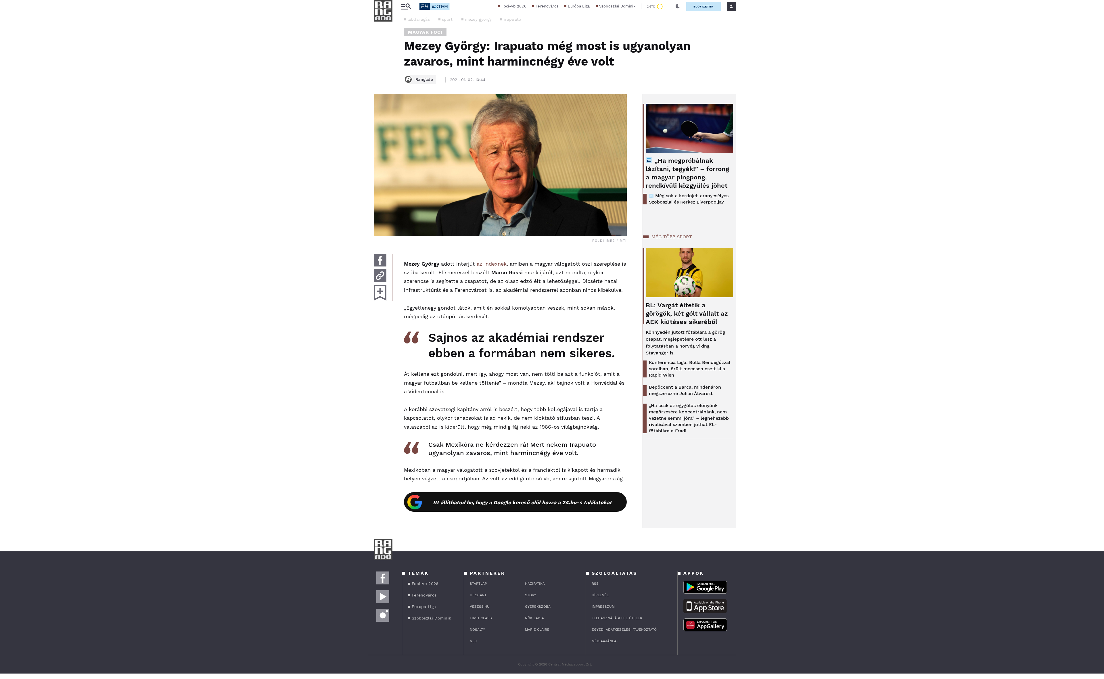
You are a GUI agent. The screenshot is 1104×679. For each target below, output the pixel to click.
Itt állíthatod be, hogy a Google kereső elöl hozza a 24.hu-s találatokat (522, 502)
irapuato (512, 19)
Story (530, 595)
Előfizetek (703, 6)
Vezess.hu (480, 607)
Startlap (478, 584)
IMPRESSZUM (603, 607)
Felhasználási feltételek (617, 618)
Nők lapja (534, 618)
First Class (481, 618)
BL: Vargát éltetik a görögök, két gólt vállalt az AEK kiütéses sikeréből (687, 313)
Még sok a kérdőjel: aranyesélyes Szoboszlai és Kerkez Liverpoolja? (689, 199)
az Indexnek (492, 264)
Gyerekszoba (538, 607)
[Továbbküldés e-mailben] (380, 275)
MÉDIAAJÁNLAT (605, 641)
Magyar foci (425, 32)
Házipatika (535, 584)
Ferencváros (547, 6)
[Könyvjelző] (380, 293)
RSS (595, 584)
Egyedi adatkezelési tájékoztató (624, 630)
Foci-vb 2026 (513, 6)
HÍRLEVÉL (600, 595)
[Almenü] (406, 6)
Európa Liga (579, 6)
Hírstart (478, 595)
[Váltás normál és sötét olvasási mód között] (677, 6)
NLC (473, 641)
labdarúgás (418, 19)
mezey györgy (478, 19)
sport (447, 19)
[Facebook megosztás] (380, 260)
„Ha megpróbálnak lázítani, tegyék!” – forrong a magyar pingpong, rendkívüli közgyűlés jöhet (687, 173)
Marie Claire (537, 630)
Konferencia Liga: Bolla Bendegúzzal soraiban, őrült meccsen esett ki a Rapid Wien (689, 369)
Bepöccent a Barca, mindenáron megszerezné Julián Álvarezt (685, 390)
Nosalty (477, 630)
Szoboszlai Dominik (617, 6)
